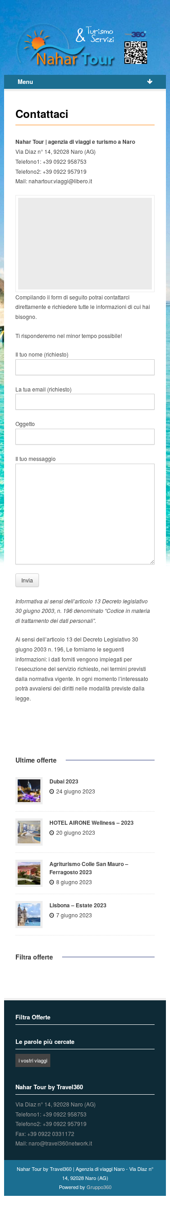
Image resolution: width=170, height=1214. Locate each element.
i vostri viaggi (33, 1060)
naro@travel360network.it (60, 1143)
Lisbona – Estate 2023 (78, 905)
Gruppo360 (99, 1186)
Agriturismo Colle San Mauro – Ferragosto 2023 (88, 868)
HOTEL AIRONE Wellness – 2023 (91, 822)
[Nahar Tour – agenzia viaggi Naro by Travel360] (84, 45)
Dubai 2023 (63, 781)
